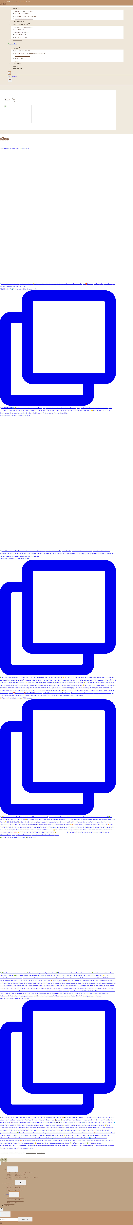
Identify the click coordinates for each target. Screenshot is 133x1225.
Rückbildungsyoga (22, 13)
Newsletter (19, 58)
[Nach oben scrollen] (2, 1160)
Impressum (41, 1153)
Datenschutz (31, 1153)
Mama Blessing (20, 34)
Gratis (6, 1194)
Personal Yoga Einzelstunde (26, 16)
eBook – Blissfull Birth (24, 19)
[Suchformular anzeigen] (9, 73)
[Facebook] (3, 4)
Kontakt (16, 66)
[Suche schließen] (5, 1214)
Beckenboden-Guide (22, 56)
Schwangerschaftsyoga (24, 11)
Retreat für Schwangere (24, 27)
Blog (17, 61)
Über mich (17, 63)
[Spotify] (8, 140)
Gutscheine (17, 40)
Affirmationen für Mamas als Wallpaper (30, 53)
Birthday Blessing (22, 32)
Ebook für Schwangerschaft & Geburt (22, 1177)
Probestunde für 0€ (22, 50)
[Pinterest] (5, 4)
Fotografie (17, 68)
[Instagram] (1, 4)
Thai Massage (18, 21)
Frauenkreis (19, 29)
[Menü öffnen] (10, 80)
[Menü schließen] (0, 1163)
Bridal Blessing (21, 37)
